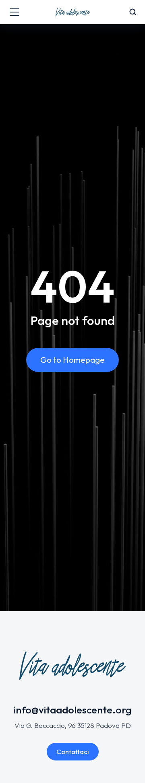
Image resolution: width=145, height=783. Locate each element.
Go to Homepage (72, 360)
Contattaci (72, 751)
